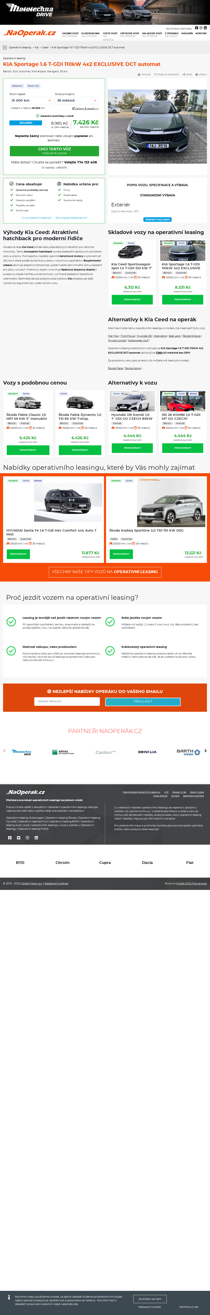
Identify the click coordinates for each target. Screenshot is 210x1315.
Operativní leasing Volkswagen (25, 818)
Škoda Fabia (115, 368)
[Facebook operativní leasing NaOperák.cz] (196, 28)
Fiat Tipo (113, 336)
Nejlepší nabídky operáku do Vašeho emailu (107, 692)
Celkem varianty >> (87, 109)
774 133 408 (87, 162)
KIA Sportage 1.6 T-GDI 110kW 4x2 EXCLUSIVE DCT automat (181, 268)
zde (75, 1304)
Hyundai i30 (144, 336)
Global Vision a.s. (31, 883)
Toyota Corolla (117, 340)
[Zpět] (6, 47)
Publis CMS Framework (191, 883)
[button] (205, 752)
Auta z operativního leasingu (40, 825)
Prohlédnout (132, 300)
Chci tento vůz (54, 151)
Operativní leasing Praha (33, 829)
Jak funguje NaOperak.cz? (71, 218)
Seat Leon (175, 336)
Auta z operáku (69, 825)
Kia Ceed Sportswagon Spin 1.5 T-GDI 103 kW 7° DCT (131, 268)
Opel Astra (160, 336)
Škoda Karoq (133, 368)
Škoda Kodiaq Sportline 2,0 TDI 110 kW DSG (146, 530)
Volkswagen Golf (138, 340)
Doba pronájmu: (65, 94)
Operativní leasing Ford (33, 821)
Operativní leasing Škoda (61, 818)
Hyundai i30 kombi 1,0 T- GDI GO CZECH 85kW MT (132, 418)
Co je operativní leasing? (37, 218)
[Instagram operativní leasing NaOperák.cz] (201, 28)
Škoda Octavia (192, 336)
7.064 (159, 353)
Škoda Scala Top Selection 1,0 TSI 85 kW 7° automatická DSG (26, 418)
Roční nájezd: (17, 94)
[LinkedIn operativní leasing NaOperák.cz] (205, 28)
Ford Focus (128, 336)
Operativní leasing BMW (64, 821)
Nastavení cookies (56, 883)
